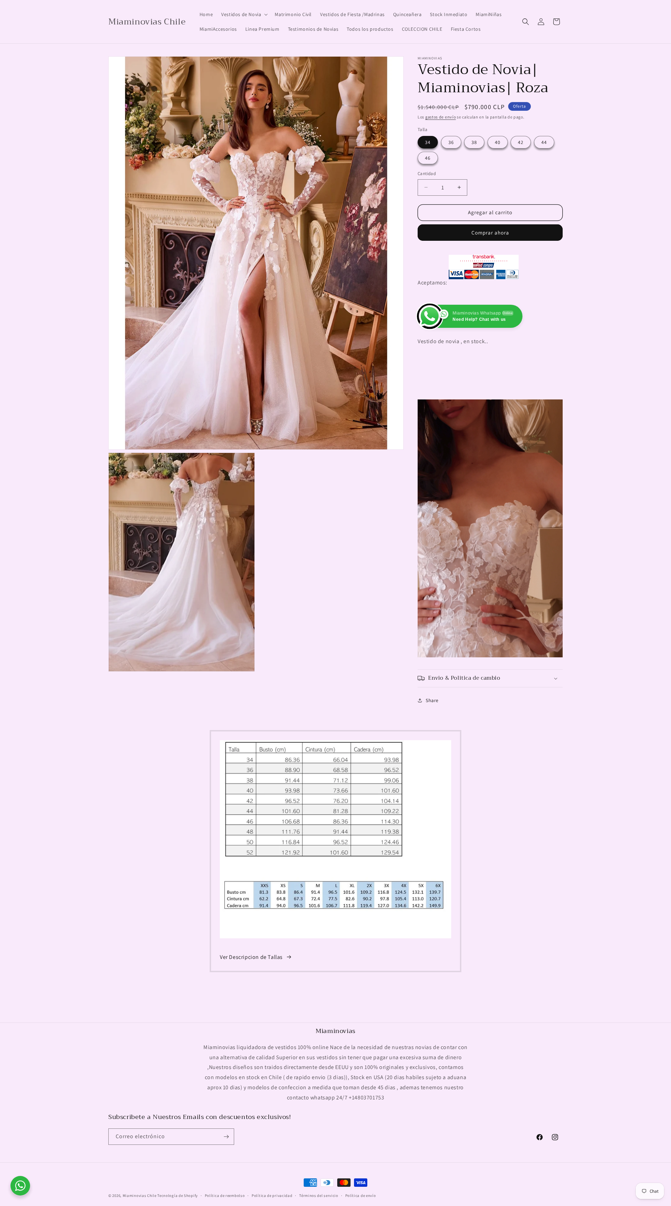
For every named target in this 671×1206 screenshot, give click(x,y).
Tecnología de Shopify (177, 1195)
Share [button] (432, 700)
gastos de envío (440, 117)
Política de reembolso (225, 1195)
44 (544, 142)
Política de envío (360, 1195)
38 (474, 142)
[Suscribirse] (226, 1136)
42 (521, 142)
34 (428, 142)
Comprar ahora (490, 232)
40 (497, 142)
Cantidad (427, 173)
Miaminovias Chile (140, 1195)
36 (451, 142)
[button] (243, 14)
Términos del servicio (318, 1195)
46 (428, 158)
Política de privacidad (272, 1195)
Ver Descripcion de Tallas (251, 957)
